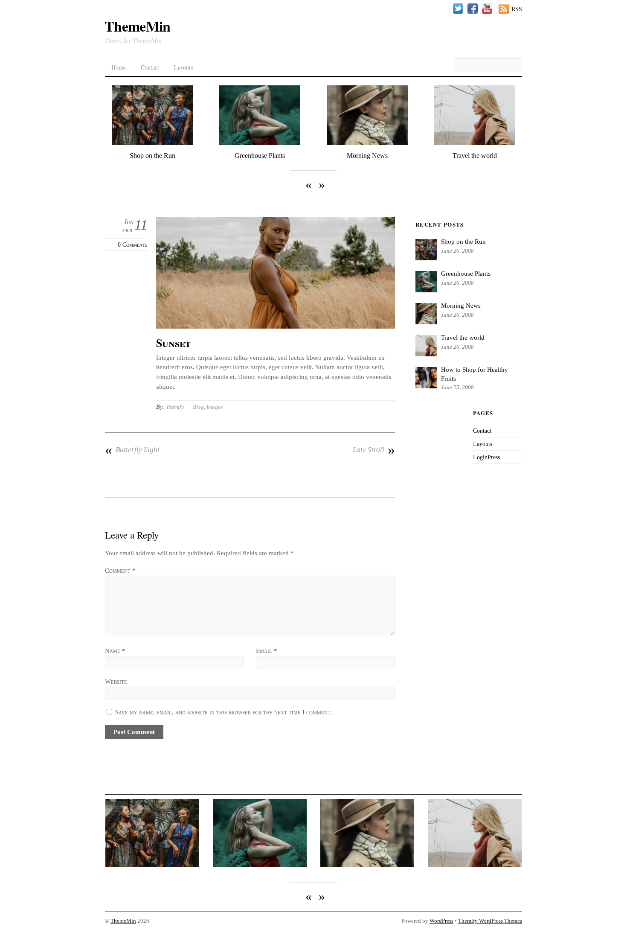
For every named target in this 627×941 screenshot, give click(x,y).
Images (214, 407)
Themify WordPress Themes (490, 921)
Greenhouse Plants (260, 155)
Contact (150, 67)
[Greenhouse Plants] (259, 143)
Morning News (367, 155)
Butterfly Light (132, 450)
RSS (516, 9)
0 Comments (133, 245)
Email (266, 650)
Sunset (173, 343)
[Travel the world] (474, 143)
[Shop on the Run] (152, 143)
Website (116, 681)
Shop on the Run (152, 155)
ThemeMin (123, 921)
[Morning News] (367, 143)
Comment (120, 570)
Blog (198, 407)
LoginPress (486, 457)
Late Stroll (374, 450)
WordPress (441, 921)
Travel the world (475, 155)
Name (115, 650)
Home (118, 67)
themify (175, 407)
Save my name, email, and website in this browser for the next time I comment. (223, 712)
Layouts (183, 67)
